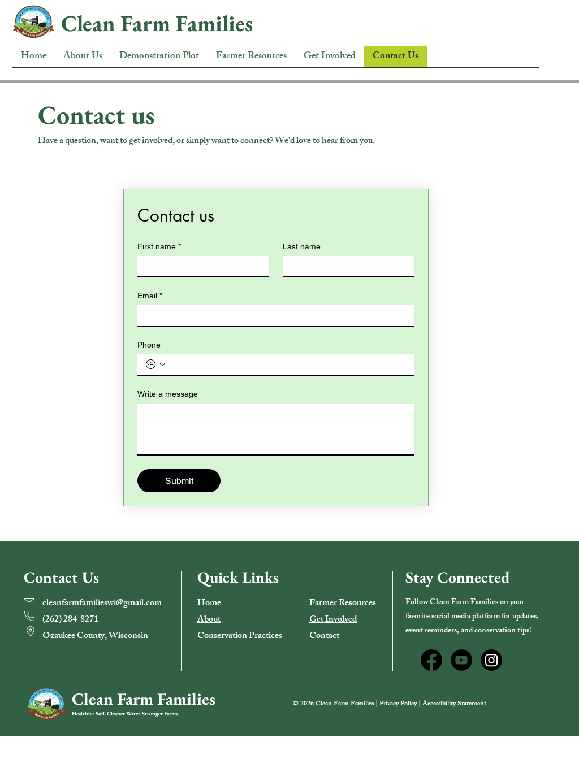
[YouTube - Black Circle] (461, 660)
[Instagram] (491, 660)
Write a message (167, 393)
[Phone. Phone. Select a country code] (155, 364)
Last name (302, 246)
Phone (149, 344)
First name (159, 246)
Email (149, 295)
